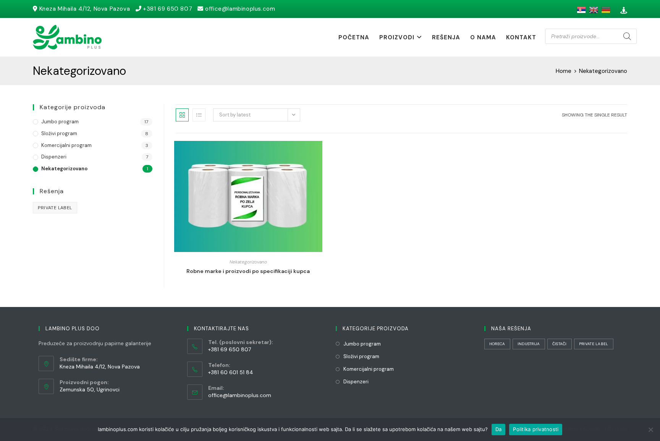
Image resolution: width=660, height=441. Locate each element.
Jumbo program (60, 121)
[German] (605, 10)
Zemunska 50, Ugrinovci (90, 389)
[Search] (627, 36)
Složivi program (59, 133)
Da (498, 429)
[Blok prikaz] (182, 114)
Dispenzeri (53, 156)
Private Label (55, 208)
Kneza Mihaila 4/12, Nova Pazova (84, 9)
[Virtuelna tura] (622, 11)
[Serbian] (580, 10)
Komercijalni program (66, 145)
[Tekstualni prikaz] (198, 114)
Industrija (529, 343)
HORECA (497, 343)
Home (563, 71)
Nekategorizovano (248, 262)
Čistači (559, 343)
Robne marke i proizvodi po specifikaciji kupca (248, 271)
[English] (593, 10)
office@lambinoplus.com (240, 9)
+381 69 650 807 (167, 9)
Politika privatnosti (535, 429)
